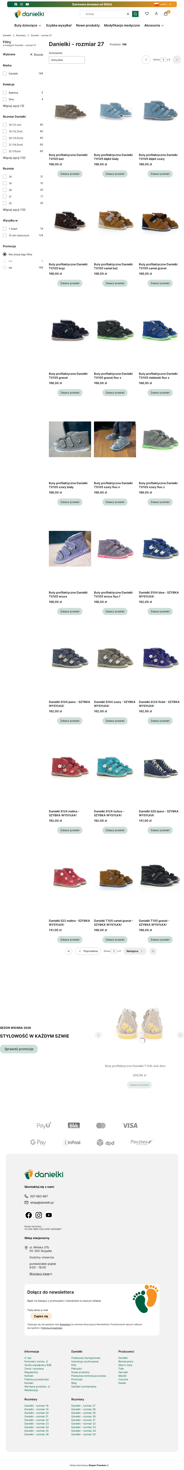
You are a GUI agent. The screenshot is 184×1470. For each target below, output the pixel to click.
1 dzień (13, 228)
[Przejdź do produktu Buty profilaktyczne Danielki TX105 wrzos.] (70, 549)
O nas (27, 1357)
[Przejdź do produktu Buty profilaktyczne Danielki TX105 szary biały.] (70, 439)
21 (10, 196)
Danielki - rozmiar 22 (36, 1419)
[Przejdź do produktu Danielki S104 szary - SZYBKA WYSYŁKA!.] (115, 658)
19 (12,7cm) (15, 131)
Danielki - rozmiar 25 (36, 1430)
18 (10, 176)
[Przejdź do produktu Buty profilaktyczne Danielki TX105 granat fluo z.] (115, 330)
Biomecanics (125, 1361)
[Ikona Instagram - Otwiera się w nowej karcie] (21, 4)
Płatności (76, 1368)
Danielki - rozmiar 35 (83, 1434)
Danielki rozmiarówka (83, 1386)
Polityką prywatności (51, 1328)
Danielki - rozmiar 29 (83, 1412)
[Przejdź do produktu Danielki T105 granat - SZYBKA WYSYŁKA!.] (160, 877)
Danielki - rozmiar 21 (36, 1416)
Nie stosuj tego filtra (20, 254)
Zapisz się (41, 1316)
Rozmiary (21, 35)
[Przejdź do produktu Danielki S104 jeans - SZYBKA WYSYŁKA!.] (70, 658)
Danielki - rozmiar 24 (36, 1427)
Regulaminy (31, 1372)
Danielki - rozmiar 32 (83, 1423)
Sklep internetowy (88, 1465)
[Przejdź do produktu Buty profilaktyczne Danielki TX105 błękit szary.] (160, 111)
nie (10, 267)
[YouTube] (49, 1215)
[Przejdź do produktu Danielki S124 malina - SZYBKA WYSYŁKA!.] (70, 767)
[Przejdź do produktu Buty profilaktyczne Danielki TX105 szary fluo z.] (160, 439)
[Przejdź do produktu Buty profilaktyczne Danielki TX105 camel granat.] (160, 220)
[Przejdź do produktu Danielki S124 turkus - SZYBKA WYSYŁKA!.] (115, 767)
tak (10, 260)
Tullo (121, 1368)
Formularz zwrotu (34, 1361)
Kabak (122, 1382)
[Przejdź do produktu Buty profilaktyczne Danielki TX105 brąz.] (70, 220)
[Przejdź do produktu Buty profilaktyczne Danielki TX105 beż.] (70, 111)
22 (10, 203)
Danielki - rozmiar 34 (83, 1430)
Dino (11, 99)
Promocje (76, 1379)
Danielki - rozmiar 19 (36, 1409)
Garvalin (123, 1372)
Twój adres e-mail (37, 1310)
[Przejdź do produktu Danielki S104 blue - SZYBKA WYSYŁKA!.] (160, 549)
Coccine (123, 1379)
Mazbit (122, 1375)
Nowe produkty (80, 1372)
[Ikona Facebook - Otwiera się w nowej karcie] (16, 4)
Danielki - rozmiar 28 (83, 1409)
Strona (156, 59)
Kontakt (28, 1375)
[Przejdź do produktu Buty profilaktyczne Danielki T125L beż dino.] (139, 1022)
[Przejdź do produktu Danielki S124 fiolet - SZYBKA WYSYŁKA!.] (160, 658)
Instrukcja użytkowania (84, 1361)
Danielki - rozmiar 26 (36, 1434)
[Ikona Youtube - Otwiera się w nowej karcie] (27, 4)
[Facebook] (28, 1215)
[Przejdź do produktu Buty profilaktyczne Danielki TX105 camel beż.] (115, 220)
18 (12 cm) (15, 124)
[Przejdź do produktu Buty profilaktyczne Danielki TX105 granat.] (70, 330)
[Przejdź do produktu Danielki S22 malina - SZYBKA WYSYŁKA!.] (70, 877)
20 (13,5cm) (16, 137)
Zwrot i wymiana (34, 1368)
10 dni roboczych (19, 235)
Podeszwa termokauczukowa (88, 1375)
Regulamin (65, 1324)
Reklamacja (31, 1390)
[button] (135, 14)
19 (10, 183)
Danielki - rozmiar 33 (83, 1427)
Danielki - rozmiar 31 (83, 1419)
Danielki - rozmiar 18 (36, 1405)
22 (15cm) (15, 151)
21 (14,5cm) (16, 144)
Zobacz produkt (69, 173)
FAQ (73, 1365)
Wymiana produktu (35, 1386)
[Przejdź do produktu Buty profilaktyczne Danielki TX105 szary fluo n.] (115, 439)
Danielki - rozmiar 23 (36, 1423)
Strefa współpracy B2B (37, 1365)
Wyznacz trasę (39, 1274)
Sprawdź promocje (18, 1049)
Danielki (7, 35)
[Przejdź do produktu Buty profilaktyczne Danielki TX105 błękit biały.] (115, 111)
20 (10, 189)
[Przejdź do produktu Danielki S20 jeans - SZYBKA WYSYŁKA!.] (160, 767)
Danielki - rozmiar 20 (36, 1412)
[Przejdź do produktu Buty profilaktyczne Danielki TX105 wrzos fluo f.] (115, 549)
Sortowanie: (56, 52)
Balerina (13, 92)
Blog (74, 1382)
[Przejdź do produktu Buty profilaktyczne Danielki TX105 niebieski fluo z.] (160, 330)
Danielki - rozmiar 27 (83, 1405)
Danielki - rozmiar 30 (83, 1416)
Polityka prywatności (36, 1379)
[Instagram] (38, 1215)
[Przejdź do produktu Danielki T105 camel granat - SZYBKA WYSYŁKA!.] (115, 877)
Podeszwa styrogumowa (85, 1357)
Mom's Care (125, 1365)
